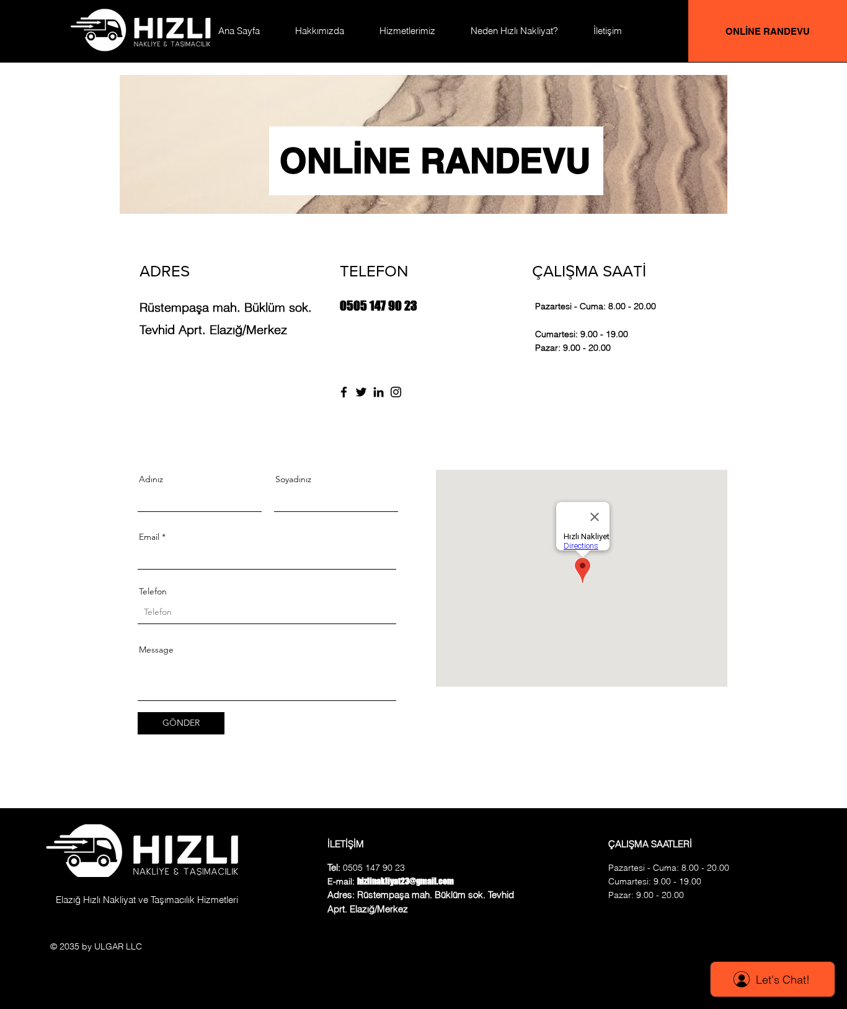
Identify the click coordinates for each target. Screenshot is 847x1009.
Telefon (153, 591)
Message (156, 649)
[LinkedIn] (378, 392)
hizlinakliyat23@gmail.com (391, 371)
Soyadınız (293, 479)
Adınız (151, 479)
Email (149, 536)
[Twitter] (361, 392)
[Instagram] (396, 392)
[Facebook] (344, 392)
